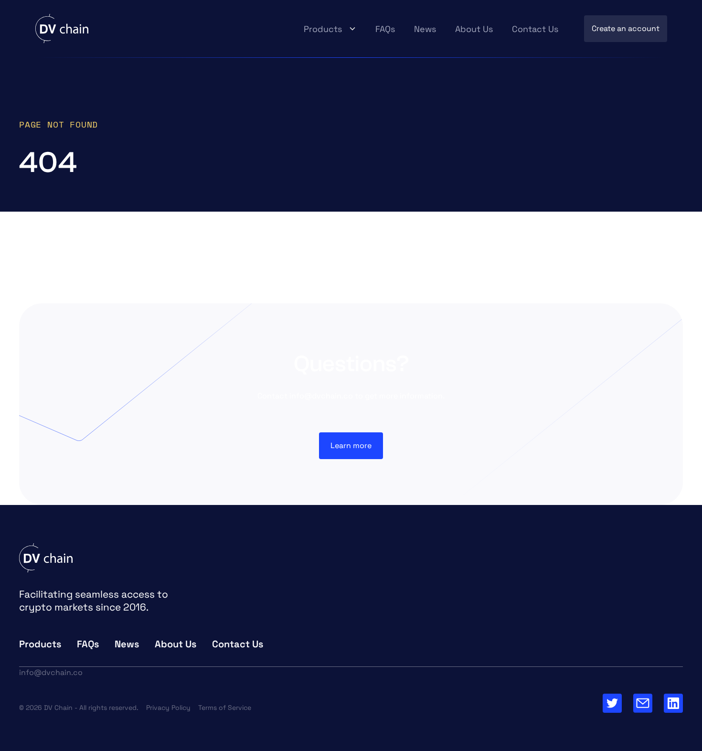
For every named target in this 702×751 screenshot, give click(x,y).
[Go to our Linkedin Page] (673, 703)
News (425, 28)
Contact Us (535, 28)
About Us (474, 28)
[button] (330, 29)
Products (323, 28)
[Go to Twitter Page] (612, 703)
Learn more (351, 445)
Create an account (625, 28)
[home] (62, 28)
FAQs (385, 28)
